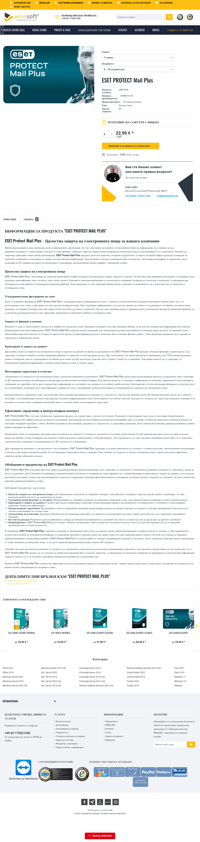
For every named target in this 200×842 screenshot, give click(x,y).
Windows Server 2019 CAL (53, 668)
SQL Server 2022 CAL (51, 681)
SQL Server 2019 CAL (51, 685)
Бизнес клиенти (63, 721)
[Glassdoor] (100, 802)
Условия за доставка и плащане (70, 736)
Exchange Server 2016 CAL (92, 681)
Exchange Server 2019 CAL (92, 677)
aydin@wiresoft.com (167, 196)
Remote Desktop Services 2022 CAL (96, 685)
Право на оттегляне (65, 740)
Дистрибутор (62, 725)
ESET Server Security (178, 632)
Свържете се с (62, 732)
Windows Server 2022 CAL (15, 685)
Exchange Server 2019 (90, 668)
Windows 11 (180, 677)
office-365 (110, 725)
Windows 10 (180, 681)
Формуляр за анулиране (67, 743)
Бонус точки (132, 154)
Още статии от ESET (18, 583)
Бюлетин (109, 728)
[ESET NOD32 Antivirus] (60, 619)
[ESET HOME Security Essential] (100, 619)
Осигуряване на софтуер (67, 728)
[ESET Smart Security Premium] (21, 619)
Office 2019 (8, 672)
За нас (108, 732)
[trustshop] (82, 774)
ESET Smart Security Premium (21, 632)
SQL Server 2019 (49, 677)
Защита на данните (114, 736)
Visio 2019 (179, 672)
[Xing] (92, 802)
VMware (178, 685)
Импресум (110, 740)
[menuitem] (134, 3)
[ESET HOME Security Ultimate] (139, 619)
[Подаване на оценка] (147, 85)
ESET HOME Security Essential (100, 632)
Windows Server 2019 (12, 681)
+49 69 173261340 (17, 733)
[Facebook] (84, 802)
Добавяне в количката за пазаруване (129, 145)
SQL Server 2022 (49, 672)
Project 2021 (133, 681)
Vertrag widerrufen (102, 835)
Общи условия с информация (69, 747)
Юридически (111, 721)
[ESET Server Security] (178, 619)
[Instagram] (115, 802)
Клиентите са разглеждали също (24, 599)
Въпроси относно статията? (21, 580)
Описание (9, 219)
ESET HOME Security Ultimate (139, 632)
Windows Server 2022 (12, 677)
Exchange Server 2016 (90, 672)
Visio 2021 (179, 668)
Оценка (31, 219)
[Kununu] (108, 802)
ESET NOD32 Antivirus (60, 632)
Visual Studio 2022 (136, 672)
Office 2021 (8, 668)
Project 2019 (133, 685)
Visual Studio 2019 (136, 677)
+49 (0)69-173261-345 (137, 196)
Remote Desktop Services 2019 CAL (144, 668)
